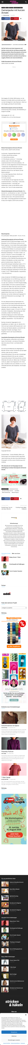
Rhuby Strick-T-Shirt (15, 557)
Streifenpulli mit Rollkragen (16, 564)
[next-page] (5, 578)
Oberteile (11, 7)
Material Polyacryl (15, 492)
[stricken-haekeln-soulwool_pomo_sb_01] (14, 702)
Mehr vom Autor (16, 553)
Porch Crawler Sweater (15, 571)
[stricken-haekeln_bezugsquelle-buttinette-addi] (14, 132)
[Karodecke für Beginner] (5, 911)
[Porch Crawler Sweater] (5, 572)
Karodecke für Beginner (15, 910)
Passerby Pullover (7, 751)
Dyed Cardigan (13, 974)
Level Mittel (17, 490)
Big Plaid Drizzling (14, 896)
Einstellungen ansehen (14, 1040)
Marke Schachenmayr (6, 492)
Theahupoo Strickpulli (15, 942)
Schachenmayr (6, 15)
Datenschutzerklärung (15, 1043)
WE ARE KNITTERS (4, 779)
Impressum (23, 1043)
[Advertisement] (14, 82)
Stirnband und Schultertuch (16, 988)
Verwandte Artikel (5, 553)
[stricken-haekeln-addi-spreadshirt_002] (14, 480)
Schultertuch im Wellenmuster (17, 981)
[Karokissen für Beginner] (5, 904)
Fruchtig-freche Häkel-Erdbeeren (21, 508)
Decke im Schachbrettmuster (17, 882)
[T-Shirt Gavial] (14, 769)
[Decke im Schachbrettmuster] (5, 884)
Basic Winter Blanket (14, 889)
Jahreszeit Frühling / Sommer (7, 490)
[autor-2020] (6, 598)
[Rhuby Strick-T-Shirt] (5, 558)
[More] (20, 18)
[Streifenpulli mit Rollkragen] (5, 565)
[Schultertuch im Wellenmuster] (5, 982)
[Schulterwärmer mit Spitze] (14, 717)
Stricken (6, 5)
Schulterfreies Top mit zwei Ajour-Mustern (6, 508)
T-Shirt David (13, 967)
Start (2, 5)
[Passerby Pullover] (14, 743)
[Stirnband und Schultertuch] (5, 989)
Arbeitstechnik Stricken (13, 488)
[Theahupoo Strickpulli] (5, 943)
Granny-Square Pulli (14, 960)
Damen (10, 5)
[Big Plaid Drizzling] (5, 897)
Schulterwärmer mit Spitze (10, 726)
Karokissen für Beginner (15, 903)
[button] (26, 1015)
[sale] (14, 649)
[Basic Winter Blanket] (5, 890)
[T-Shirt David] (5, 969)
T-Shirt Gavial (5, 777)
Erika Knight (3, 753)
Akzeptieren (14, 1032)
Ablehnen (14, 1036)
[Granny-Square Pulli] (5, 962)
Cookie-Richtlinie (6, 1043)
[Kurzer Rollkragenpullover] (5, 950)
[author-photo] (14, 521)
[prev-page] (2, 578)
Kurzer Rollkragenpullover (16, 949)
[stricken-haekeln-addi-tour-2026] (14, 844)
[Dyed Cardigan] (5, 975)
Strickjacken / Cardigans (18, 7)
